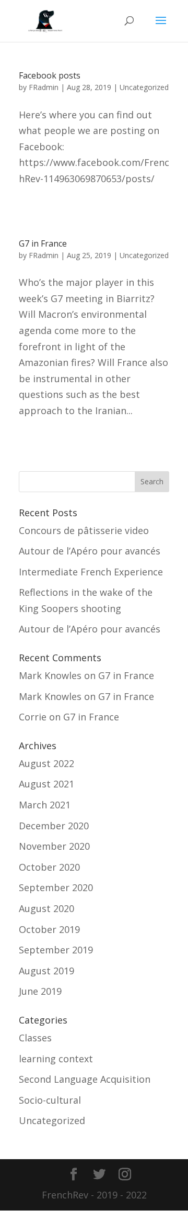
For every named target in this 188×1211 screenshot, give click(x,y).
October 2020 (49, 867)
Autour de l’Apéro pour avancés (89, 551)
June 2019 (40, 991)
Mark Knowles (50, 675)
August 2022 (46, 763)
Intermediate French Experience (91, 571)
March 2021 (44, 804)
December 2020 (54, 825)
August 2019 (46, 970)
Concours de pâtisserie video (84, 530)
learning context (56, 1058)
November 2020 (54, 846)
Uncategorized (144, 87)
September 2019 (56, 949)
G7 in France (43, 243)
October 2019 (49, 929)
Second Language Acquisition (84, 1079)
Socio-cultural (50, 1100)
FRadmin (43, 87)
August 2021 (46, 783)
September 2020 (56, 887)
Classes (35, 1037)
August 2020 (46, 908)
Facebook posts (49, 75)
